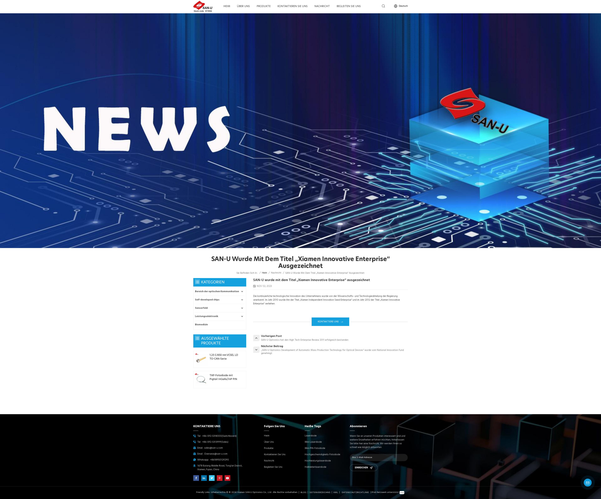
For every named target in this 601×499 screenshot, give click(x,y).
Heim (226, 6)
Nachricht (322, 6)
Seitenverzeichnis (319, 492)
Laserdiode (311, 436)
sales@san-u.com (213, 448)
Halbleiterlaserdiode (315, 467)
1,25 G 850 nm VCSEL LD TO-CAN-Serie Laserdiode (224, 357)
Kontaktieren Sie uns (292, 6)
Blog (303, 492)
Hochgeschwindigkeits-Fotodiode (322, 454)
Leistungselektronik (206, 316)
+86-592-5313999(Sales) (215, 442)
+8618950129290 (219, 460)
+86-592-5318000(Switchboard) (219, 436)
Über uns (243, 6)
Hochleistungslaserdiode (318, 461)
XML (335, 492)
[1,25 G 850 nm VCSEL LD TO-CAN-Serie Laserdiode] (201, 359)
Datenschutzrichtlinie (355, 492)
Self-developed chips (207, 300)
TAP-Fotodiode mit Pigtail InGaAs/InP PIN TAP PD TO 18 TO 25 (223, 377)
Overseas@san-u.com (215, 454)
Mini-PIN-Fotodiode (315, 448)
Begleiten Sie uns (349, 6)
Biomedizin (201, 325)
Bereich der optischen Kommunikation (217, 291)
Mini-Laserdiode (313, 442)
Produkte (264, 6)
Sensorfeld (201, 308)
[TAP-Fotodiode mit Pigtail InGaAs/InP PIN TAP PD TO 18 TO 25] (201, 379)
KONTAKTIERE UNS (328, 322)
